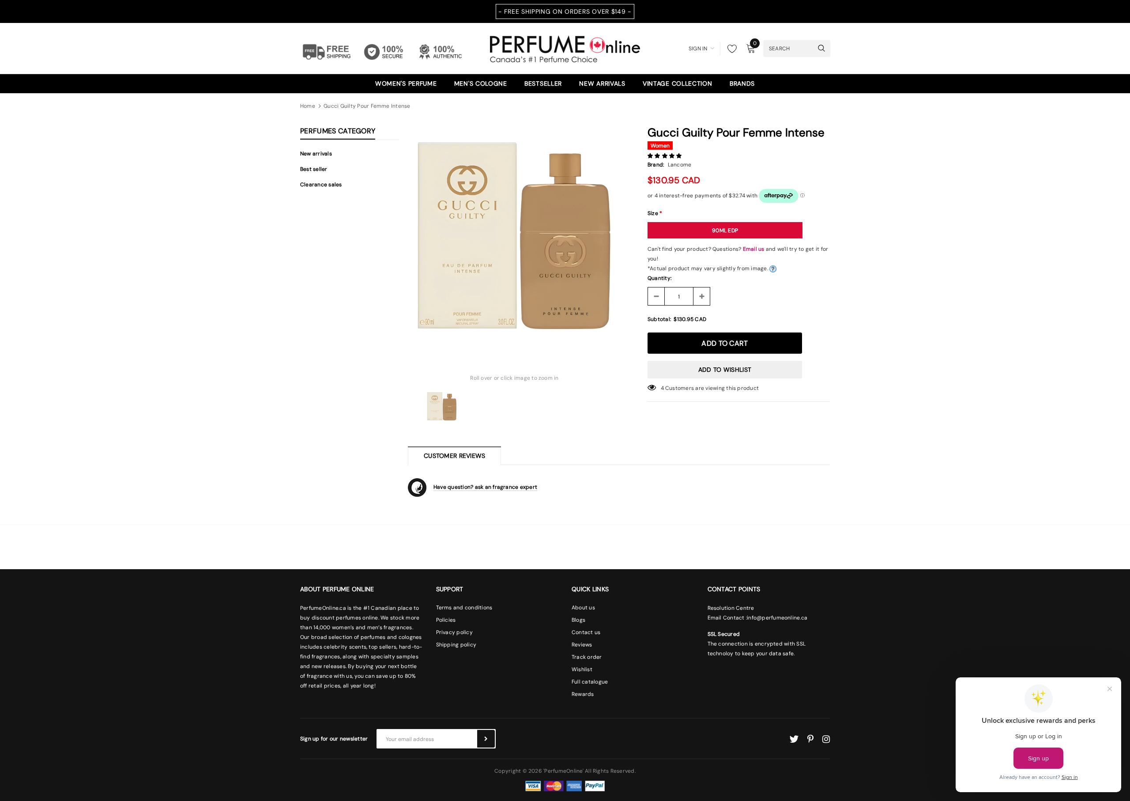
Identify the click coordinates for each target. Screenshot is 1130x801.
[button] (665, 155)
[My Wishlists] (730, 49)
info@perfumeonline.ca (777, 617)
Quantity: (659, 278)
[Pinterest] (810, 739)
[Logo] (565, 47)
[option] (514, 235)
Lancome (680, 164)
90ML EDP (725, 230)
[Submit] (486, 739)
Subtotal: (659, 319)
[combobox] (788, 48)
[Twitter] (794, 739)
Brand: (656, 164)
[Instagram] (826, 739)
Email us (754, 249)
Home (307, 106)
